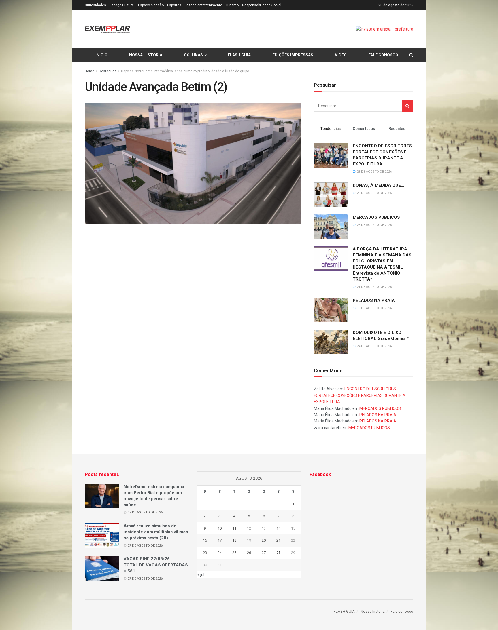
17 (220, 540)
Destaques (107, 71)
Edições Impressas (292, 55)
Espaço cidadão (151, 5)
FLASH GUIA (239, 55)
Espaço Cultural (122, 5)
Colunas (193, 55)
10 (220, 528)
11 (234, 528)
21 (278, 540)
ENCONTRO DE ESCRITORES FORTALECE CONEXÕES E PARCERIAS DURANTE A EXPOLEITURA (359, 395)
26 (249, 553)
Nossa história (145, 55)
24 (220, 553)
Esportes (174, 5)
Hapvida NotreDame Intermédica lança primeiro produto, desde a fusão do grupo (185, 71)
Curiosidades (95, 5)
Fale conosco (383, 55)
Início (101, 55)
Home (89, 71)
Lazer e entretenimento (203, 5)
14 (278, 528)
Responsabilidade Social (261, 5)
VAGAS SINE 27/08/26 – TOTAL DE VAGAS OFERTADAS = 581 (156, 565)
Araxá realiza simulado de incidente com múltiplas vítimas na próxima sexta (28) (156, 531)
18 (234, 540)
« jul (200, 574)
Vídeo (341, 55)
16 (205, 540)
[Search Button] (407, 106)
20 (264, 540)
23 (205, 553)
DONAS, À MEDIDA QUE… (378, 185)
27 (264, 553)
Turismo (232, 5)
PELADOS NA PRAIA (374, 300)
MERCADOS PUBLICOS (376, 217)
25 (234, 553)
